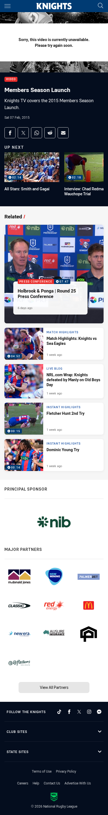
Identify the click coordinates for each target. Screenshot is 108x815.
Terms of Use (42, 771)
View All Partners (54, 687)
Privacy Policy (66, 771)
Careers (22, 783)
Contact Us (52, 783)
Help (36, 783)
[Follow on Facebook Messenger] (99, 712)
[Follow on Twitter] (79, 712)
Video (11, 79)
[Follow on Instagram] (89, 712)
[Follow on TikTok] (59, 712)
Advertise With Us (78, 783)
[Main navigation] (7, 6)
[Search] (100, 5)
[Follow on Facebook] (69, 712)
